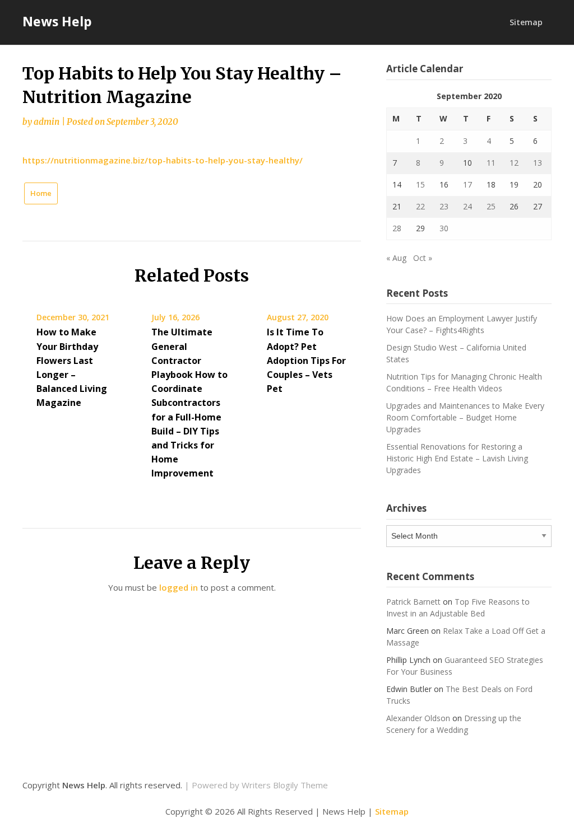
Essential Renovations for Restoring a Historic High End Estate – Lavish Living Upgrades (457, 458)
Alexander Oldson (418, 718)
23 (443, 206)
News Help (57, 21)
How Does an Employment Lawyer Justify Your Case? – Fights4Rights (461, 324)
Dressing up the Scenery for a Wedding (453, 724)
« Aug (396, 258)
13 (537, 162)
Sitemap (526, 22)
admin (46, 121)
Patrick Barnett (413, 601)
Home (41, 193)
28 (396, 228)
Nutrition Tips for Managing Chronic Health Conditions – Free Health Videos (464, 382)
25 (491, 206)
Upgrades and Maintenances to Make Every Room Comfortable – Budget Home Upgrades (465, 417)
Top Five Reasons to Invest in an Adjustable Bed (458, 607)
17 (467, 184)
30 (443, 228)
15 (420, 184)
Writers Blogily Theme (285, 785)
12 (514, 162)
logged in (178, 587)
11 (491, 162)
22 (420, 206)
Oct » (422, 258)
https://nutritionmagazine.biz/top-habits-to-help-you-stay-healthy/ (162, 160)
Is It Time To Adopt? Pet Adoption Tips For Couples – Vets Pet (306, 360)
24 (467, 206)
